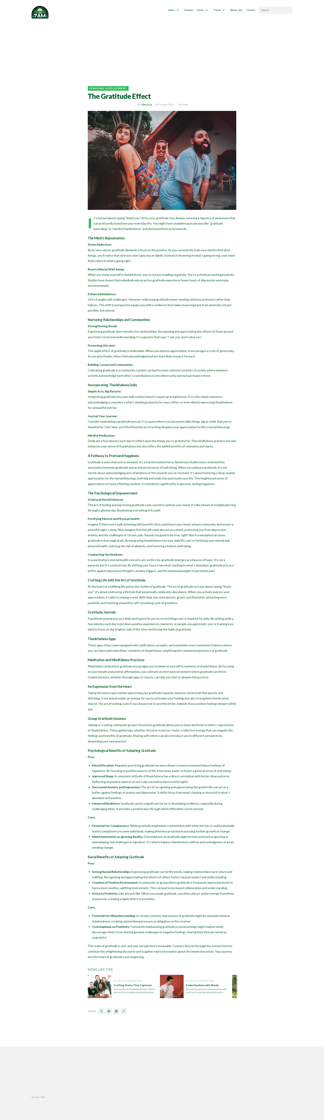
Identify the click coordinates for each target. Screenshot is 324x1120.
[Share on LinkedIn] (116, 1011)
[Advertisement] (162, 45)
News (171, 9)
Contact (250, 9)
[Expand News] (177, 10)
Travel (217, 9)
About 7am (236, 9)
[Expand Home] (206, 10)
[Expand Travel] (223, 10)
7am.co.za (146, 104)
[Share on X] (101, 1011)
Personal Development (108, 88)
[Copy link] (124, 1011)
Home (200, 9)
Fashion (188, 9)
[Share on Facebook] (109, 1011)
